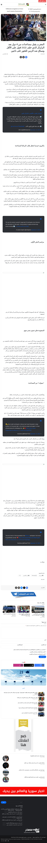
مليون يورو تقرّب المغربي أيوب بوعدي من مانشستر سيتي (27, 702)
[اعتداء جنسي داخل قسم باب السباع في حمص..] (9, 609)
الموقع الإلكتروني (20, 644)
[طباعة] (21, 57)
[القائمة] (1, 5)
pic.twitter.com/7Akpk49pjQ (23, 539)
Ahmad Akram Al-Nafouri (15, 837)
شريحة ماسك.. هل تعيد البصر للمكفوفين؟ (37, 755)
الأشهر (23, 688)
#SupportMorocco (9, 430)
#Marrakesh (14, 539)
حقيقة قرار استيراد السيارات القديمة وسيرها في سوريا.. (27, 707)
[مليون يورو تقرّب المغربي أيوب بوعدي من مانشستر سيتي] (41, 704)
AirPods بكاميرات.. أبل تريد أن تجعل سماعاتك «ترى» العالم (21, 1)
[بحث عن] (45, 5)
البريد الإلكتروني (43, 644)
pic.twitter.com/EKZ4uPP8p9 (22, 226)
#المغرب (31, 113)
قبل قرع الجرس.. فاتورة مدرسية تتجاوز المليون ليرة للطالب (34, 777)
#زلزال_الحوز (24, 113)
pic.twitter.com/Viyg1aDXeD (24, 430)
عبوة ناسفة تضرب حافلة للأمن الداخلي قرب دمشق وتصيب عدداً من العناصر (38, 615)
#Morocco (16, 430)
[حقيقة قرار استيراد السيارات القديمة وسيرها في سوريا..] (41, 709)
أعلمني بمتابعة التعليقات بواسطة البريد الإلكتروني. (37, 651)
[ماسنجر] (21, 588)
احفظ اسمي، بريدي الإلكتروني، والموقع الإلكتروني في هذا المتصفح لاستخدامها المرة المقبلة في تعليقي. (29, 649)
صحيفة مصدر (29, 837)
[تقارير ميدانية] (23, 4)
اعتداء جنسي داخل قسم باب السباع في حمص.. (29, 712)
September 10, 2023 (35, 130)
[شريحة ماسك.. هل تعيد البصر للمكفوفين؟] (6, 758)
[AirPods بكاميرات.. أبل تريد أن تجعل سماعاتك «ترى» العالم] (6, 765)
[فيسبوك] (26, 57)
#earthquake (37, 537)
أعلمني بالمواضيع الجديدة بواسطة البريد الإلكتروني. (37, 654)
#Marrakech (31, 537)
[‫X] (24, 588)
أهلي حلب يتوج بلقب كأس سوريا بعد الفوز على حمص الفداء (27, 697)
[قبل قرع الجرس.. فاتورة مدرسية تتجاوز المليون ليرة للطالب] (23, 609)
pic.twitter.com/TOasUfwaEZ (17, 126)
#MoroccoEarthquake (31, 428)
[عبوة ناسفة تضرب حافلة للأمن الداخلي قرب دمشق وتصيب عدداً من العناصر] (38, 609)
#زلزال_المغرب (37, 113)
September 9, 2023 (35, 230)
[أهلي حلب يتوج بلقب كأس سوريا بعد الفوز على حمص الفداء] (41, 699)
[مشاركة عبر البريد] (23, 57)
